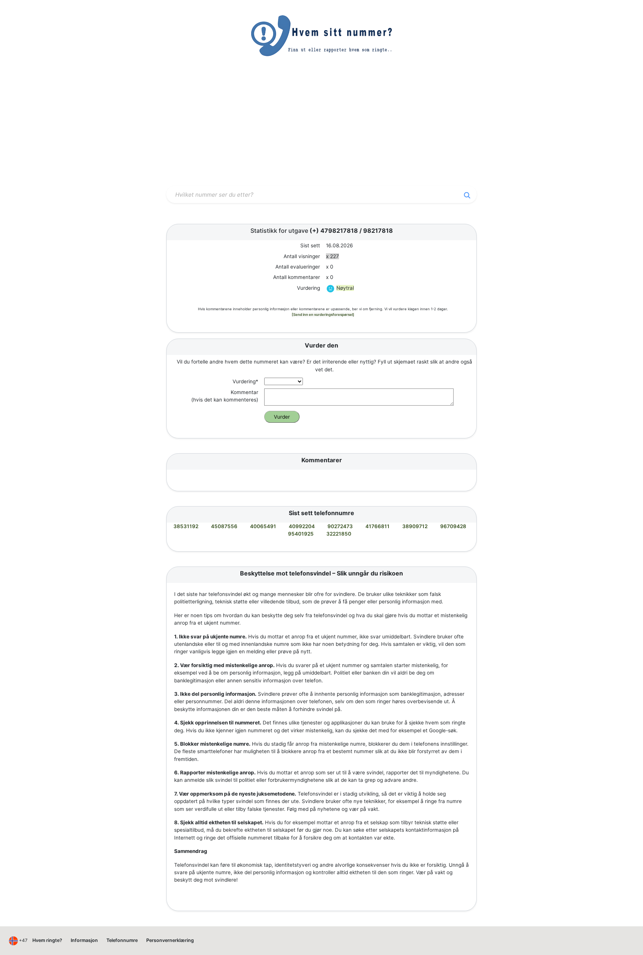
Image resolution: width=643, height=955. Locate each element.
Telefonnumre (122, 940)
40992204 (302, 526)
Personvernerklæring (170, 940)
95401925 (301, 534)
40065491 (263, 526)
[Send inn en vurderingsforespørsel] (323, 314)
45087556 (224, 526)
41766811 (377, 526)
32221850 (338, 534)
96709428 (453, 526)
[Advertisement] (321, 128)
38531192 (185, 526)
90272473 (340, 526)
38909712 (415, 526)
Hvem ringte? (47, 940)
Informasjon (84, 940)
